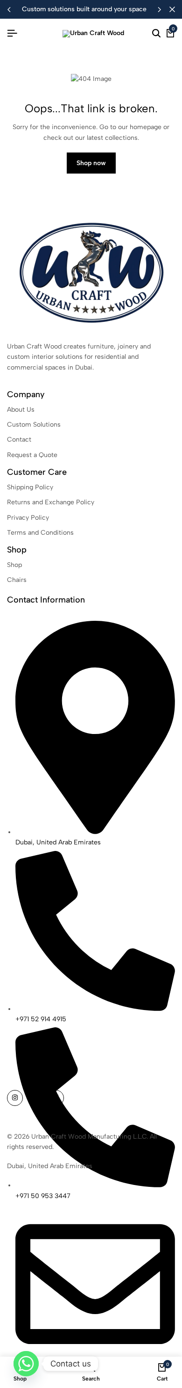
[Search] (156, 33)
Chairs (17, 580)
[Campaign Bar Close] (172, 9)
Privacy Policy (28, 518)
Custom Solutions (34, 425)
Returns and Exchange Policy (50, 502)
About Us (21, 410)
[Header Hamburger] (12, 33)
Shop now (91, 163)
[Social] (15, 1098)
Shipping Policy (30, 487)
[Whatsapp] (26, 1363)
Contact (19, 439)
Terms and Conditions (40, 533)
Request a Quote (32, 455)
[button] (159, 9)
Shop (14, 565)
